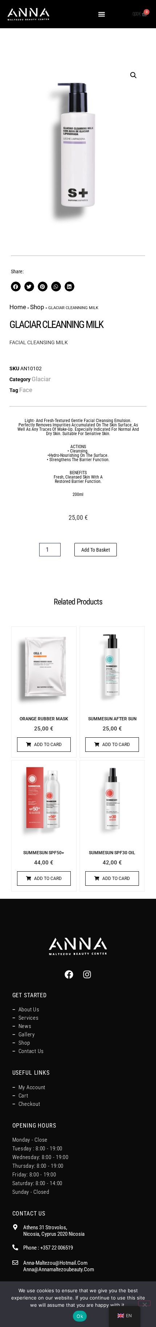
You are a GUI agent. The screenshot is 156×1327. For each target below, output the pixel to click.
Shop (37, 307)
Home (17, 307)
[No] (144, 1303)
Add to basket (95, 550)
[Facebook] (69, 974)
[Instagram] (87, 974)
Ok (80, 1316)
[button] (101, 14)
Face (25, 389)
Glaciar (41, 379)
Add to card (48, 744)
